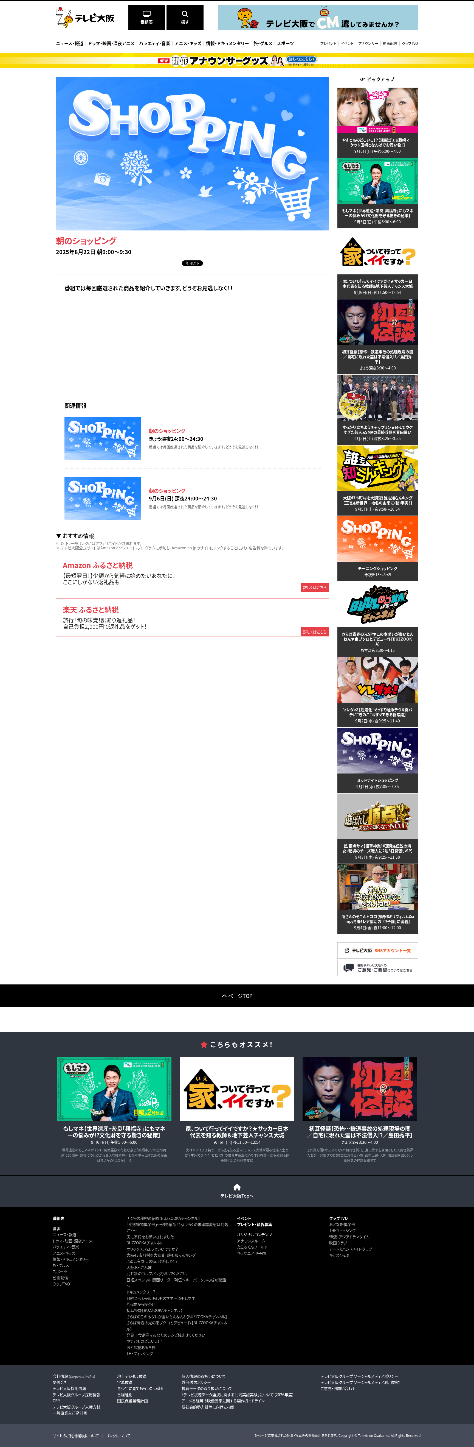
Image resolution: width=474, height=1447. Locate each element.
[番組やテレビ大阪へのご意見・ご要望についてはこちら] (377, 974)
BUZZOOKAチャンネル (144, 1242)
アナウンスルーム (251, 1240)
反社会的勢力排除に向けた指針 (208, 1407)
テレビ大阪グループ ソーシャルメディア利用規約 (360, 1382)
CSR (56, 1400)
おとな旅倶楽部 (342, 1224)
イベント (347, 43)
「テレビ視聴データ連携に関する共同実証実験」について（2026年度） (238, 1394)
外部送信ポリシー (196, 1382)
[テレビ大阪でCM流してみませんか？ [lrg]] (318, 28)
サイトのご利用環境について (76, 1435)
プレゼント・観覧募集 (254, 1224)
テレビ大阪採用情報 (69, 1388)
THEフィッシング (139, 1353)
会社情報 (74, 1376)
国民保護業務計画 (132, 1400)
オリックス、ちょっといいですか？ (152, 1249)
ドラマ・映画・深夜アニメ (72, 1240)
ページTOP (240, 995)
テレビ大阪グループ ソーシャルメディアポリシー (359, 1376)
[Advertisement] (192, 347)
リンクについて (118, 1435)
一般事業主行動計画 (70, 1413)
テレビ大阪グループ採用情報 (76, 1394)
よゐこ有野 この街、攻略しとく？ (152, 1261)
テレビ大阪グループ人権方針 (76, 1407)
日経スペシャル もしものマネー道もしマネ (160, 1298)
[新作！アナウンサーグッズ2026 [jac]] (237, 60)
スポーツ (60, 1271)
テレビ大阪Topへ (237, 1195)
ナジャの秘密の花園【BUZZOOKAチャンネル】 (163, 1218)
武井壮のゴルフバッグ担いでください (156, 1273)
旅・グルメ (61, 1265)
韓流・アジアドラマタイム (349, 1236)
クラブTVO (410, 43)
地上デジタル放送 (131, 1376)
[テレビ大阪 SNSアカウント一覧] (377, 957)
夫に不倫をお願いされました (150, 1236)
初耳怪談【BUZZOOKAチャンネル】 (154, 1310)
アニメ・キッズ (64, 1253)
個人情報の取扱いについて (204, 1376)
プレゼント (328, 43)
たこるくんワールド (252, 1247)
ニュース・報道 (64, 1234)
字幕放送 (124, 1382)
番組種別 (124, 1394)
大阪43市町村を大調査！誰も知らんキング (161, 1255)
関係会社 (60, 1382)
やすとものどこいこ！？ (144, 1341)
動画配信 (390, 43)
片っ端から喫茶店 (141, 1304)
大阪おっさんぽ (138, 1267)
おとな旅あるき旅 (141, 1347)
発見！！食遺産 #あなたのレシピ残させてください (165, 1335)
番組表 (58, 1218)
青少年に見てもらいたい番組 (141, 1388)
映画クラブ (338, 1242)
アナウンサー (368, 43)
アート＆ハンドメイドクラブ (350, 1249)
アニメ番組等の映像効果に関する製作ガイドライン (223, 1400)
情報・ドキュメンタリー (71, 1259)
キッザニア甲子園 (251, 1253)
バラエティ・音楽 (66, 1247)
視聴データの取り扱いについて (207, 1388)
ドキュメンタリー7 (140, 1292)
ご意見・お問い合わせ (338, 1388)
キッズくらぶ (339, 1255)
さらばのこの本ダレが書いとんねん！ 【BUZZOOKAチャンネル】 (176, 1316)
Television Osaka (371, 1435)
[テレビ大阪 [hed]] (85, 17)
